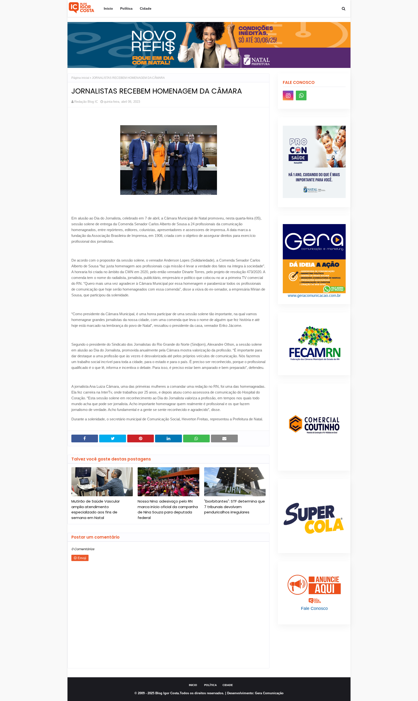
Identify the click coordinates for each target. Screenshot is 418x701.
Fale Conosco (314, 608)
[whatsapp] (301, 95)
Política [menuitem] (126, 8)
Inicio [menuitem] (108, 8)
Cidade (228, 685)
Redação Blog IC (86, 101)
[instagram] (288, 95)
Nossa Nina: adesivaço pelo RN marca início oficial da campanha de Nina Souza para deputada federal (168, 509)
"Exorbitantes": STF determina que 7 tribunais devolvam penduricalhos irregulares (234, 507)
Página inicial (80, 78)
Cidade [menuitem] (145, 8)
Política (210, 685)
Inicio (193, 685)
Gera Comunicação (269, 693)
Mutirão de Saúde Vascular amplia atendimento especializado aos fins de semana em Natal (95, 509)
